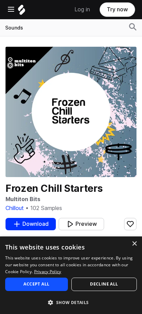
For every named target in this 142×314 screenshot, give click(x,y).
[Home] (21, 11)
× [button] (134, 243)
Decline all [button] (104, 284)
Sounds (14, 28)
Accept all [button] (36, 284)
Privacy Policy (47, 272)
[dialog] (71, 275)
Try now (117, 9)
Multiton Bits (23, 199)
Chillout (15, 208)
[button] (71, 302)
